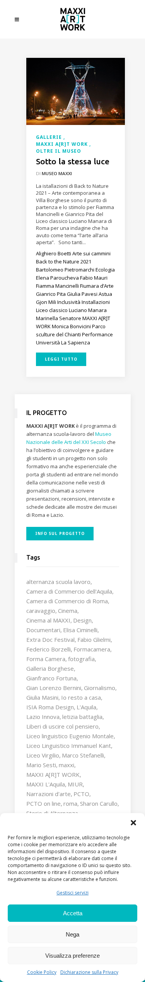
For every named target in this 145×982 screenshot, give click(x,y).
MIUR (75, 784)
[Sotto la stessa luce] (75, 90)
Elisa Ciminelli (80, 630)
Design (82, 620)
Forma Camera (45, 659)
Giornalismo (99, 688)
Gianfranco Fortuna (51, 678)
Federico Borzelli (48, 649)
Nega (72, 934)
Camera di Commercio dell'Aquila (69, 591)
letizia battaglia (82, 716)
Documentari (43, 630)
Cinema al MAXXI (48, 620)
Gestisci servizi (72, 892)
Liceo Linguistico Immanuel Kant (68, 745)
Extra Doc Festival (50, 639)
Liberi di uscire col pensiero (62, 726)
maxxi (66, 765)
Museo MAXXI (57, 173)
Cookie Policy (41, 972)
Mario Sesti (41, 765)
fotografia (81, 659)
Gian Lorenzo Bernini (53, 688)
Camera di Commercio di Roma (67, 601)
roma (70, 803)
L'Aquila (86, 707)
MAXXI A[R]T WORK (53, 774)
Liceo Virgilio (42, 755)
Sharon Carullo (99, 803)
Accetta (72, 913)
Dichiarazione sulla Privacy (89, 972)
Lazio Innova (43, 716)
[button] (133, 823)
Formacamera (91, 649)
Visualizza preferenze (72, 955)
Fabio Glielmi (94, 639)
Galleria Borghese (50, 668)
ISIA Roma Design (50, 707)
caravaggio (40, 610)
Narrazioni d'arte (48, 794)
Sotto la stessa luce (72, 161)
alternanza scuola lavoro (58, 581)
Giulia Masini (42, 697)
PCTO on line (43, 803)
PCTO (81, 794)
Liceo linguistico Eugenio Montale (70, 736)
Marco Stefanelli (83, 755)
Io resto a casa (81, 697)
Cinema (67, 610)
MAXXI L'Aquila (45, 784)
